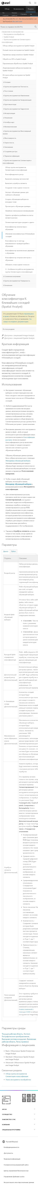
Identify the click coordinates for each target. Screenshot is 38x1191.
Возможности (19, 9)
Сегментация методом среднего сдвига (19, 222)
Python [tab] (13, 551)
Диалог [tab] (5, 551)
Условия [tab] (7, 82)
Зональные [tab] (8, 285)
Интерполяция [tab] (9, 113)
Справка (24, 14)
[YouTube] (33, 1100)
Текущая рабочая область (12, 1034)
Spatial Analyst (9, 37)
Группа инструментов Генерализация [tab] (17, 100)
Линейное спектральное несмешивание (19, 211)
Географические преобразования (15, 1036)
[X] (29, 1096)
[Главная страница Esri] (5, 3)
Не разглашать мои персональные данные (19, 1182)
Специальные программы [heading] (11, 1130)
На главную (5, 14)
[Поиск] (30, 3)
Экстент (27, 1034)
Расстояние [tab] (8, 91)
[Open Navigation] (35, 3)
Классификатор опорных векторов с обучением (18, 259)
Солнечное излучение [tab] (12, 276)
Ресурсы (31, 9)
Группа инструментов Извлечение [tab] (16, 96)
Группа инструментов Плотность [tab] (16, 87)
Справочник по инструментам (12, 32)
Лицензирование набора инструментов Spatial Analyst (17, 69)
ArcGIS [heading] (4, 1109)
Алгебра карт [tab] (9, 122)
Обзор (7, 9)
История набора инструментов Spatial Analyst (16, 76)
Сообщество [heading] (7, 1114)
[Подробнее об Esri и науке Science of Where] (6, 1100)
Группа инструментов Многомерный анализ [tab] (17, 132)
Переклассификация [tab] (11, 156)
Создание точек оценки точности (17, 188)
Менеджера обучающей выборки (18, 461)
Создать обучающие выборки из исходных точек (17, 200)
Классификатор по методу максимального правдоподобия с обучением (17, 243)
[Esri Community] (24, 1100)
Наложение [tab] (8, 147)
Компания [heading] (6, 1124)
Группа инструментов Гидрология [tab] (16, 109)
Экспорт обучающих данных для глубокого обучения (16, 193)
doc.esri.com (17, 21)
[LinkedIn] (33, 1096)
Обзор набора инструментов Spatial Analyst (18, 46)
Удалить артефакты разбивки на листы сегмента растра (19, 216)
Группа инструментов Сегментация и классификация (16, 41)
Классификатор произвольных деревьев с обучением (19, 252)
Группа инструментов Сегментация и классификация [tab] (17, 161)
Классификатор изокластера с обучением (16, 228)
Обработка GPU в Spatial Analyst (14, 59)
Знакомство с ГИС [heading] (9, 1119)
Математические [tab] (10, 127)
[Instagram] (29, 1100)
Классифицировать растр (14, 174)
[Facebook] (24, 1096)
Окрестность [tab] (9, 143)
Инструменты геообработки (14, 34)
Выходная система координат (14, 1039)
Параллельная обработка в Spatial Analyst (18, 63)
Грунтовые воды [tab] (10, 104)
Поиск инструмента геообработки (18, 1080)
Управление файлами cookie (14, 1177)
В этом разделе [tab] (8, 329)
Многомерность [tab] (10, 138)
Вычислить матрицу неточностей (17, 179)
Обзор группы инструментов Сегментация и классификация (16, 169)
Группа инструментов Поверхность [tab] (17, 281)
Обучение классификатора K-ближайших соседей (20, 235)
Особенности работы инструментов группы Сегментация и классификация (19, 270)
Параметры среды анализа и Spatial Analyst (18, 55)
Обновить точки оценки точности (17, 265)
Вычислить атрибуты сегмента (16, 183)
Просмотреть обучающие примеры (17, 206)
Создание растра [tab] (10, 151)
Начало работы (14, 14)
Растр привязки (22, 1042)
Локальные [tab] (8, 118)
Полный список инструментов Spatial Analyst (18, 50)
